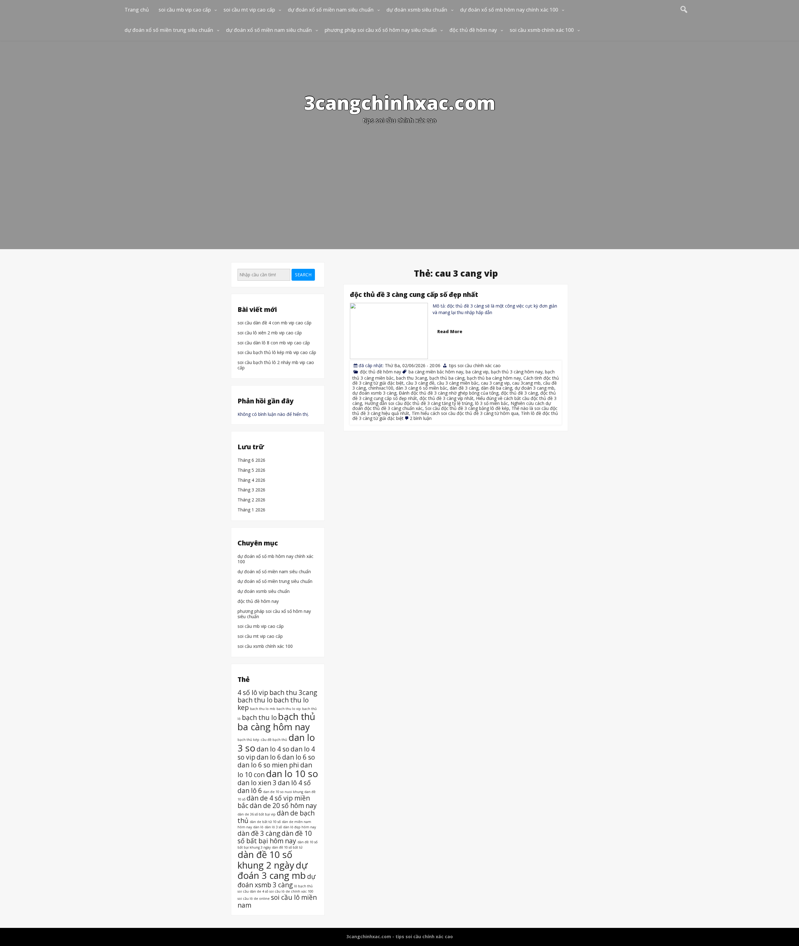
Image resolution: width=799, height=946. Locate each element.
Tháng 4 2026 (251, 480)
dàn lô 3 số (273, 827)
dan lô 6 (250, 790)
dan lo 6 (269, 757)
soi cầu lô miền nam (277, 901)
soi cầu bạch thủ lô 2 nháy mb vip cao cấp (276, 365)
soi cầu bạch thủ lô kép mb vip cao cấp (277, 352)
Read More (449, 331)
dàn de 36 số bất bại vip (257, 814)
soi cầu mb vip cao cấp (185, 9)
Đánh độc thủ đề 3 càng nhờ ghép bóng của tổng (448, 393)
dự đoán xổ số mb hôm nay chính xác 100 (509, 9)
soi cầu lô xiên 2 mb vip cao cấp (270, 333)
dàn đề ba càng (496, 388)
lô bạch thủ (303, 886)
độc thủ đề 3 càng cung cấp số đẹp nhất (414, 294)
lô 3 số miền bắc (491, 403)
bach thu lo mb (262, 709)
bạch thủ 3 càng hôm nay (516, 372)
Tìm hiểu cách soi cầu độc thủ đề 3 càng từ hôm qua (465, 413)
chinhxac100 (380, 388)
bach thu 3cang (411, 378)
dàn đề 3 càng (464, 388)
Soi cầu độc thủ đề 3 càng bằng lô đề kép (467, 408)
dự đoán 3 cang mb (534, 388)
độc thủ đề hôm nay (473, 30)
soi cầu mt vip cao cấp (249, 9)
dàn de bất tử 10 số (265, 822)
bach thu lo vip (289, 709)
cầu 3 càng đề (420, 383)
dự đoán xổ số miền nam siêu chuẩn (331, 9)
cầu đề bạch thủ (274, 739)
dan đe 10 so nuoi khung (283, 791)
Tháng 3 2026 (251, 490)
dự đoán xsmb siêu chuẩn (416, 9)
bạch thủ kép (248, 739)
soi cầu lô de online (254, 898)
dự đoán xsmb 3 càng (374, 393)
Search (303, 275)
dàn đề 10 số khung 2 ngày (266, 859)
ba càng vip (477, 372)
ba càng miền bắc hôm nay (436, 372)
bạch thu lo (259, 717)
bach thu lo (255, 700)
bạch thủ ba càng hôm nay (494, 378)
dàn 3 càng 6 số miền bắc (421, 388)
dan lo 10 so (292, 773)
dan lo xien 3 (257, 782)
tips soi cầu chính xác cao (475, 365)
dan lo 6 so (298, 757)
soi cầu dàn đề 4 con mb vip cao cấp (274, 323)
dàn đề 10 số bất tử (287, 847)
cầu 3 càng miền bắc (457, 383)
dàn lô (258, 827)
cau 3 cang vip (495, 383)
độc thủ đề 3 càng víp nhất (446, 398)
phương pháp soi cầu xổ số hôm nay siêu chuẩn (381, 30)
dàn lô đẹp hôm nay (299, 827)
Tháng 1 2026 (251, 510)
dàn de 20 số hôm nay (283, 805)
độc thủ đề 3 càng (519, 393)
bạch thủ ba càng (446, 378)
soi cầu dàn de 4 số (253, 891)
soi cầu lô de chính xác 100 (291, 891)
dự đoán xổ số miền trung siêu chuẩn (169, 30)
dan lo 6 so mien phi (268, 764)
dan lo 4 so (273, 748)
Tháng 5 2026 (251, 470)
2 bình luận (421, 418)
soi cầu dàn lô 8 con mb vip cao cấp (274, 343)
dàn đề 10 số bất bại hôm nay (275, 837)
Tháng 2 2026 (251, 500)
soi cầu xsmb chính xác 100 (542, 30)
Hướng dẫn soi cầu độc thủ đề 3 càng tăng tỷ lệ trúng (419, 403)
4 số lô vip (253, 692)
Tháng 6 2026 (251, 460)
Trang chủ (137, 9)
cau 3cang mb (526, 383)
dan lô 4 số (294, 782)
